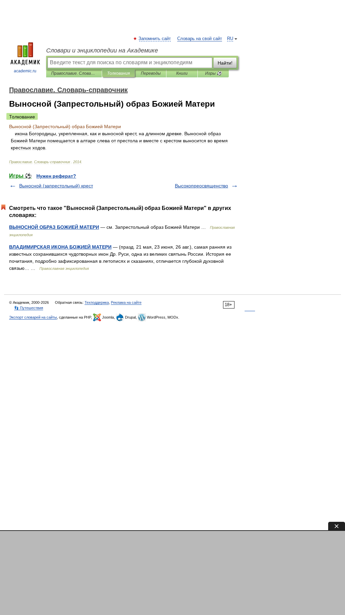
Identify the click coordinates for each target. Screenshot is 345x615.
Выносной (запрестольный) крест (56, 185)
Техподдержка (97, 302)
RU (230, 38)
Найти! (225, 63)
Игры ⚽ (213, 73)
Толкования (118, 73)
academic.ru (25, 71)
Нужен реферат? (56, 176)
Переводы (151, 73)
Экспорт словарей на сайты (33, 317)
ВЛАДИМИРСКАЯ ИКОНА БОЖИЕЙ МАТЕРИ (60, 247)
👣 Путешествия (28, 308)
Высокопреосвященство (201, 185)
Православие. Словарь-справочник (74, 73)
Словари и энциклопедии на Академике (102, 50)
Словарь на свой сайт (199, 38)
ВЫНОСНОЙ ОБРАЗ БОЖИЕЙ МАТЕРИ (54, 227)
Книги (182, 73)
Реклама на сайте (126, 302)
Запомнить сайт (155, 38)
